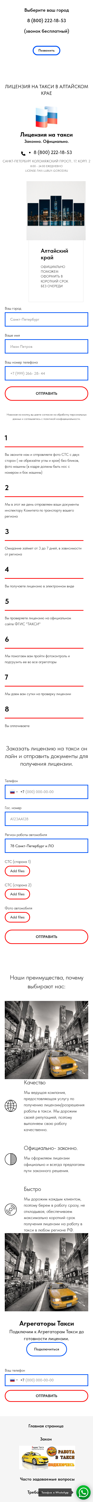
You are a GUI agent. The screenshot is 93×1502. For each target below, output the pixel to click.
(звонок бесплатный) (46, 31)
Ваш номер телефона (21, 362)
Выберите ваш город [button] (46, 10)
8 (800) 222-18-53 (46, 20)
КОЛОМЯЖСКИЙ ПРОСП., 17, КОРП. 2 (61, 161)
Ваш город (13, 308)
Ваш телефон (15, 1370)
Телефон (11, 781)
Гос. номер (13, 807)
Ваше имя (12, 335)
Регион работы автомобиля (26, 834)
